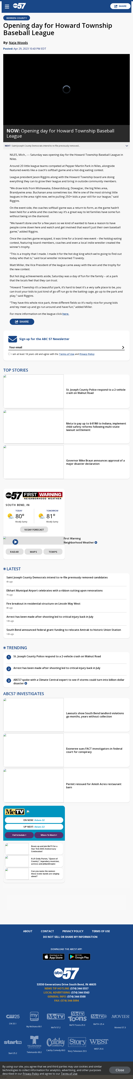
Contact (47, 931)
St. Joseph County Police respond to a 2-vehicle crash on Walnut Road (96, 391)
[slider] (46, 122)
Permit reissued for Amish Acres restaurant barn (93, 785)
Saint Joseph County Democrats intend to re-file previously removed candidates (57, 577)
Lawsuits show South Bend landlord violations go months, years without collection (95, 714)
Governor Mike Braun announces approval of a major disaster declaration (95, 462)
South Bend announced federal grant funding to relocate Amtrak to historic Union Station (63, 630)
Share (123, 6)
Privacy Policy (87, 354)
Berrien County (16, 18)
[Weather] (34, 498)
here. (65, 314)
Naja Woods (18, 42)
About (27, 931)
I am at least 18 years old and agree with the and (53, 354)
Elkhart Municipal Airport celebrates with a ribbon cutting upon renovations (54, 590)
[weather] (10, 516)
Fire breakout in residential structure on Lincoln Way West (43, 603)
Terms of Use (66, 354)
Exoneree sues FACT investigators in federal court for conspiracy (94, 750)
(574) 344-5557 (79, 988)
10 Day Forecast (34, 529)
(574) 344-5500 (76, 996)
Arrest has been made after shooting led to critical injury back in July (49, 616)
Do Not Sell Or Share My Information (70, 937)
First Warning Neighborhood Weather (79, 540)
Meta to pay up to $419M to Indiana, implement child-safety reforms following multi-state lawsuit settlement (96, 427)
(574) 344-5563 (80, 992)
